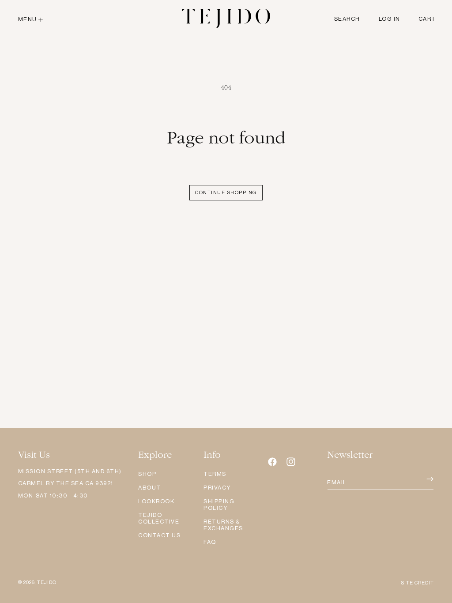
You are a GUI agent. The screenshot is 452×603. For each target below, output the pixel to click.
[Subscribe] (418, 479)
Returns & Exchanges (223, 524)
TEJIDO (46, 582)
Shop (147, 474)
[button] (31, 19)
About (149, 487)
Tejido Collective (158, 518)
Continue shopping (226, 193)
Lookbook (156, 501)
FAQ (209, 542)
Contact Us (159, 535)
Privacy (217, 487)
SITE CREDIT (417, 583)
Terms (214, 474)
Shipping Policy (218, 504)
